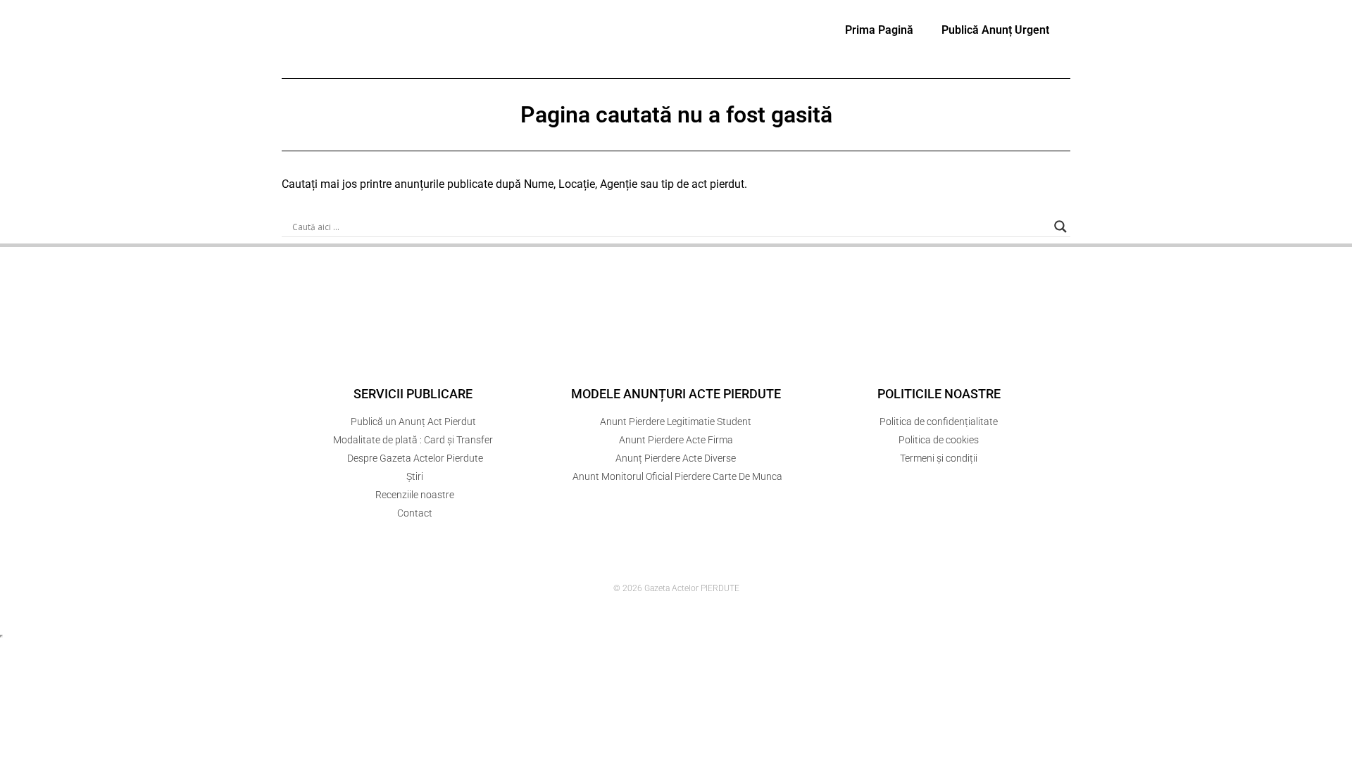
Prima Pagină (879, 30)
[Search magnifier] (1060, 226)
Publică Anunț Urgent (995, 30)
